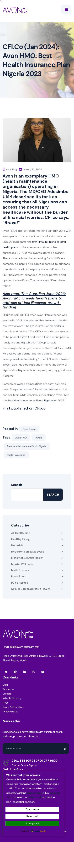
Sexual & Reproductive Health (30, 589)
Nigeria (48, 400)
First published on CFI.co (24, 408)
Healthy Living (20, 539)
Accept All (32, 823)
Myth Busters (20, 570)
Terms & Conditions (13, 707)
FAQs (5, 702)
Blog (5, 684)
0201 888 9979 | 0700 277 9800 (34, 760)
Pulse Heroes (19, 582)
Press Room (29, 429)
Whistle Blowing (12, 698)
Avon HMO (21, 437)
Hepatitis (17, 545)
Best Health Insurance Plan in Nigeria (26, 446)
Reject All (32, 816)
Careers (7, 693)
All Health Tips (20, 533)
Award (38, 437)
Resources (8, 689)
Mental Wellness (22, 564)
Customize (32, 809)
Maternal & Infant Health (27, 558)
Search (16, 485)
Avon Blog (11, 169)
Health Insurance (16, 454)
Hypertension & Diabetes (27, 551)
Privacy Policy (10, 711)
